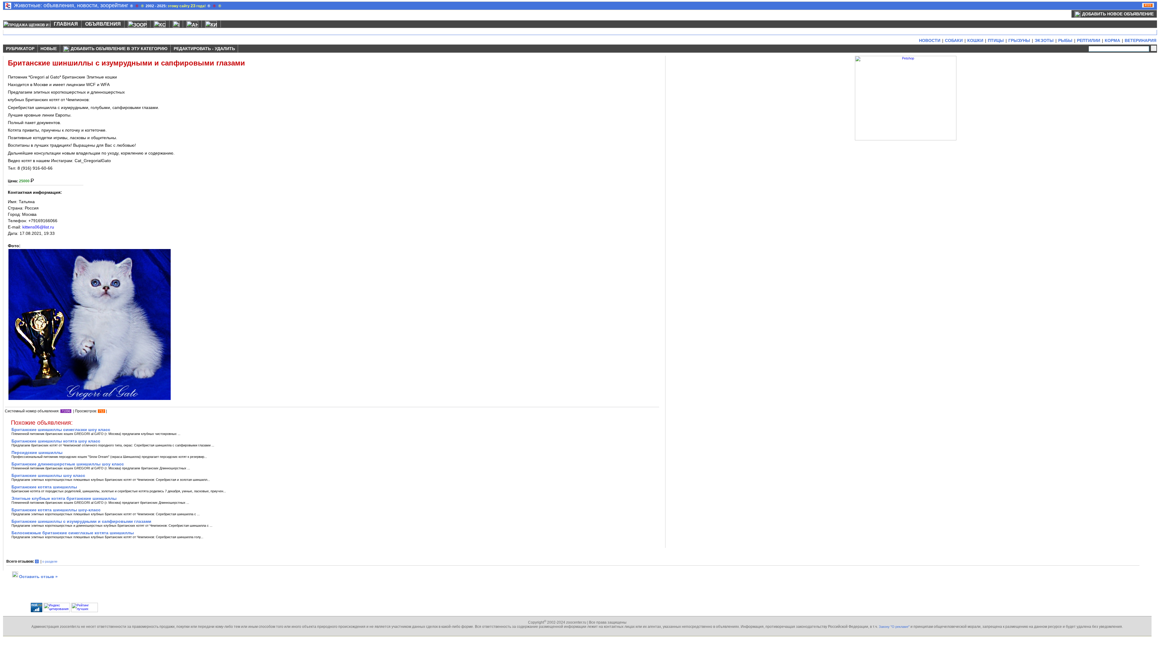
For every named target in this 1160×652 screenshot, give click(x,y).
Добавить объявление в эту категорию (119, 48)
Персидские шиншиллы (37, 452)
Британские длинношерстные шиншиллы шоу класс (67, 464)
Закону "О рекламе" (894, 626)
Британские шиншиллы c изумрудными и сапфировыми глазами (81, 521)
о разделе (49, 561)
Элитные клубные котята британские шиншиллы (64, 498)
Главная (66, 24)
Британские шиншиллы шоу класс (48, 475)
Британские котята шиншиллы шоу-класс (56, 509)
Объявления (103, 24)
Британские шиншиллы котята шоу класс (55, 441)
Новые (48, 48)
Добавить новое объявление (1118, 13)
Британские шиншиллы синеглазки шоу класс (60, 429)
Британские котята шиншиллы (44, 486)
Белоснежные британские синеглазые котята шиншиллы (72, 532)
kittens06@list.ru (38, 227)
